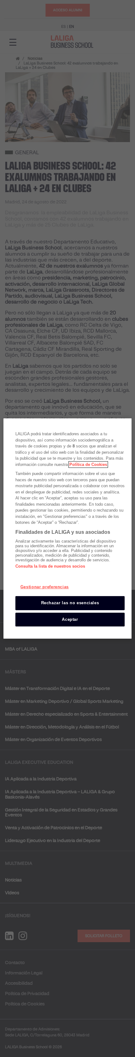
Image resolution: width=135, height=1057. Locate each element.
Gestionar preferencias (44, 587)
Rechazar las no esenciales (70, 602)
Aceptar (70, 619)
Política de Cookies (88, 464)
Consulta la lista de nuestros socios (50, 566)
